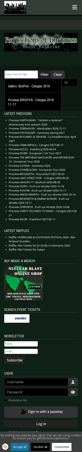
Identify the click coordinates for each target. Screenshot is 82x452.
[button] (5, 447)
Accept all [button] (19, 447)
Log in (41, 424)
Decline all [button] (40, 447)
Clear (58, 74)
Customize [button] (61, 447)
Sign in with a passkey (45, 411)
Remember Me (17, 400)
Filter (45, 74)
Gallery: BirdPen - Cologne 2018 (29, 86)
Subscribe (14, 360)
